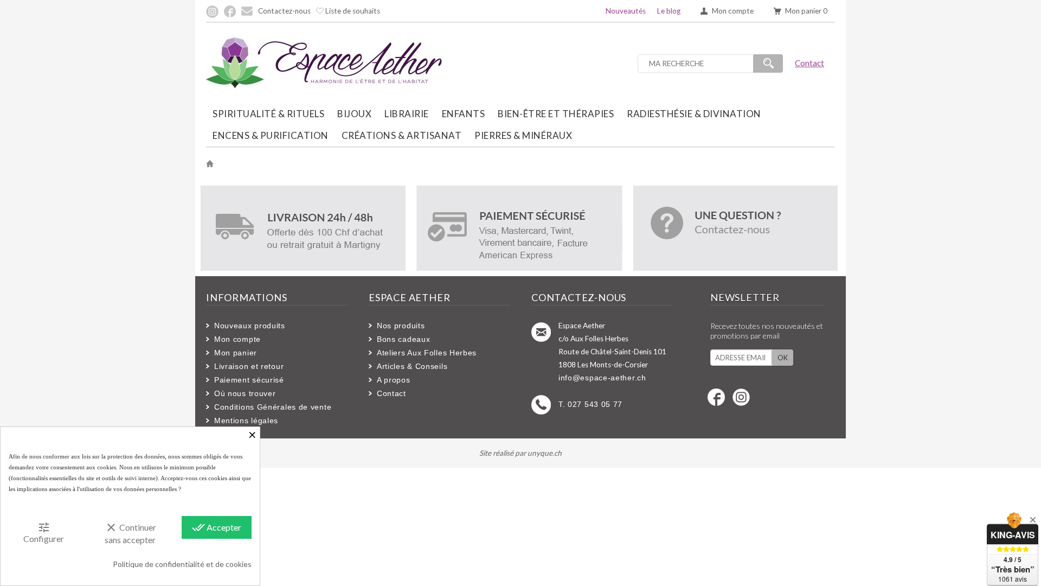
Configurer (43, 532)
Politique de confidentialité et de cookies (182, 564)
